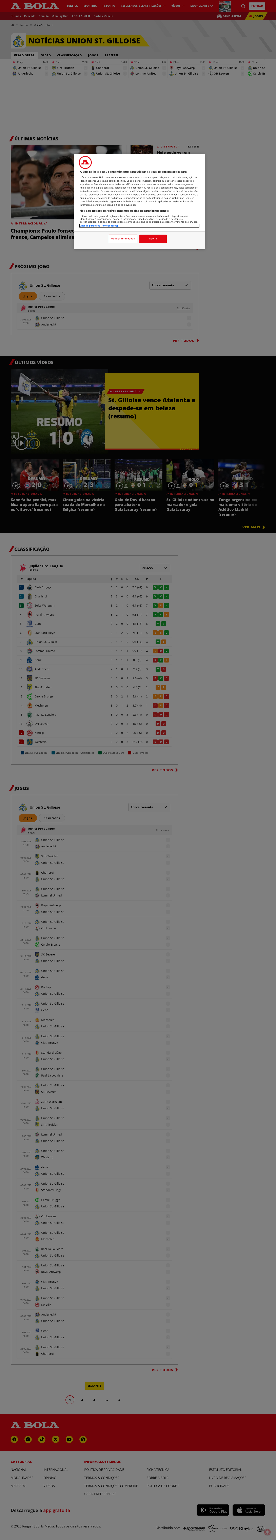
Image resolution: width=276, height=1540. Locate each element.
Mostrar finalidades (123, 238)
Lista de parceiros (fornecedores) (99, 225)
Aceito (153, 238)
